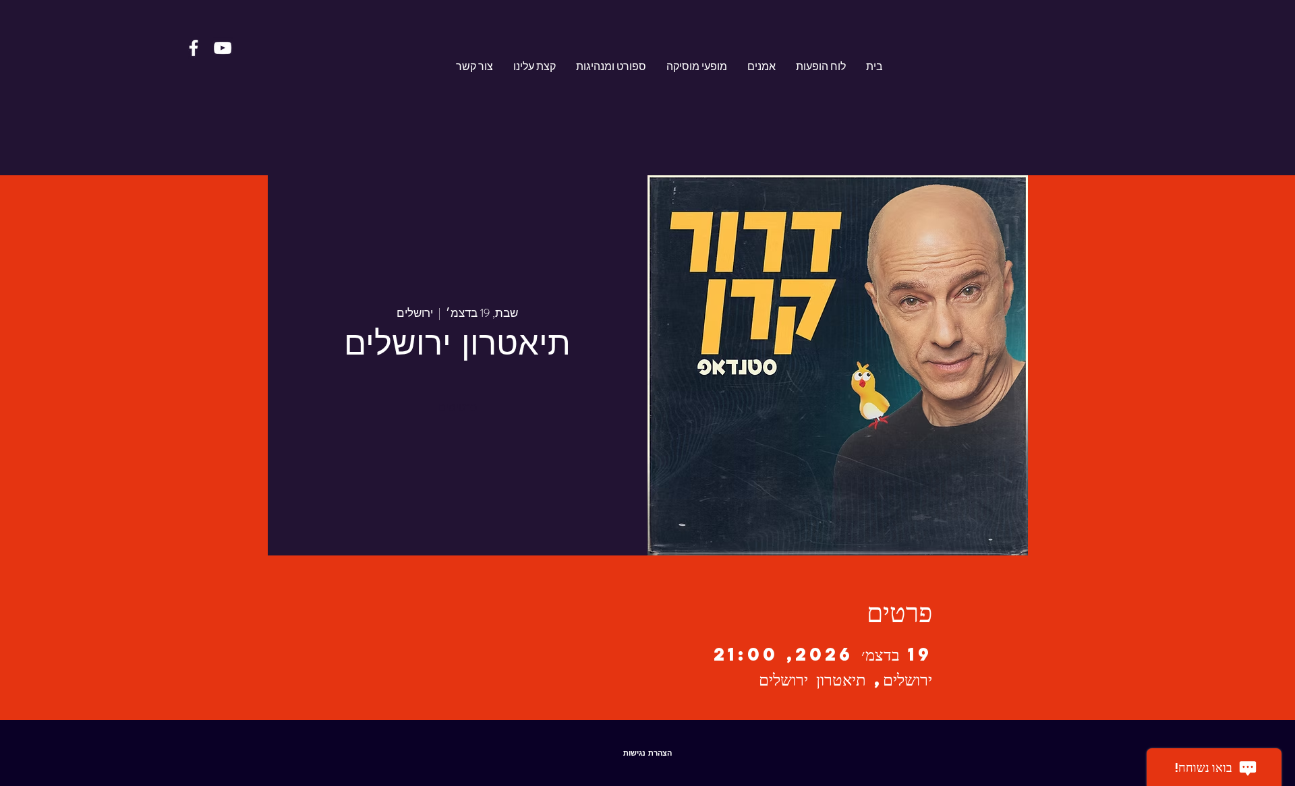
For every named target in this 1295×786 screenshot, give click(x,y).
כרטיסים (457, 407)
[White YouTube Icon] (222, 48)
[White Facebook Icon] (193, 48)
